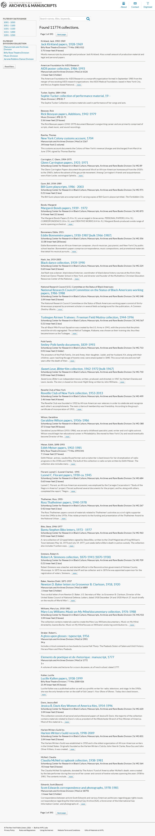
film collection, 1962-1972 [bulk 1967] (77, 368)
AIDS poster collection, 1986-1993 (63, 68)
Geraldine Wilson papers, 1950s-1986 (65, 420)
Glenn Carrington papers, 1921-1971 (64, 162)
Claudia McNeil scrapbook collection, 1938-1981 (72, 760)
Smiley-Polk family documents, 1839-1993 (68, 344)
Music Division (11, 56)
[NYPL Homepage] (4, 5)
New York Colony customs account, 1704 (67, 138)
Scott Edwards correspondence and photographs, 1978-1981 (80, 787)
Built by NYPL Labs (41, 828)
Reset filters (9, 66)
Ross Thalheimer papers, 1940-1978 (64, 502)
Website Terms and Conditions (69, 830)
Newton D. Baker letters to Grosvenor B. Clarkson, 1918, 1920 (80, 584)
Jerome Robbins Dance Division (19, 59)
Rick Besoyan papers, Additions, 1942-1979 (68, 114)
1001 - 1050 (9, 22)
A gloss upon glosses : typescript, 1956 (65, 636)
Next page (61, 34)
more (79, 85)
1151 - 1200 (9, 32)
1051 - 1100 (9, 25)
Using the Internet (46, 830)
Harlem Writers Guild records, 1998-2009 (67, 733)
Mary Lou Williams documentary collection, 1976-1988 (88, 611)
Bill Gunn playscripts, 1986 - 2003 (62, 186)
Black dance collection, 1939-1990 (63, 262)
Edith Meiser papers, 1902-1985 (61, 447)
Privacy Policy (9, 830)
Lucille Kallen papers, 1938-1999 (62, 678)
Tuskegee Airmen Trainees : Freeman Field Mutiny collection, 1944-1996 (87, 317)
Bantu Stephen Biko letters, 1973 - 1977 (66, 529)
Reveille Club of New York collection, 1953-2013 (72, 393)
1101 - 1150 (9, 28)
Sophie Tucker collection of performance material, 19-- (75, 96)
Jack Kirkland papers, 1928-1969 (62, 44)
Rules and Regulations (27, 830)
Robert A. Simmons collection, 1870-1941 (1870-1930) (76, 557)
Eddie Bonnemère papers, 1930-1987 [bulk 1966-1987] (76, 235)
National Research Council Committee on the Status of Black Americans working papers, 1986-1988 (92, 291)
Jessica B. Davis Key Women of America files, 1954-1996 (77, 705)
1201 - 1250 (9, 35)
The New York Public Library (16, 828)
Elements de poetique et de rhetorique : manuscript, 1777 (77, 657)
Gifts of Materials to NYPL (94, 830)
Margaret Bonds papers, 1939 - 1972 (64, 208)
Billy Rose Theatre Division (16, 52)
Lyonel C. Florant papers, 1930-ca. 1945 (66, 475)
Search (88, 18)
